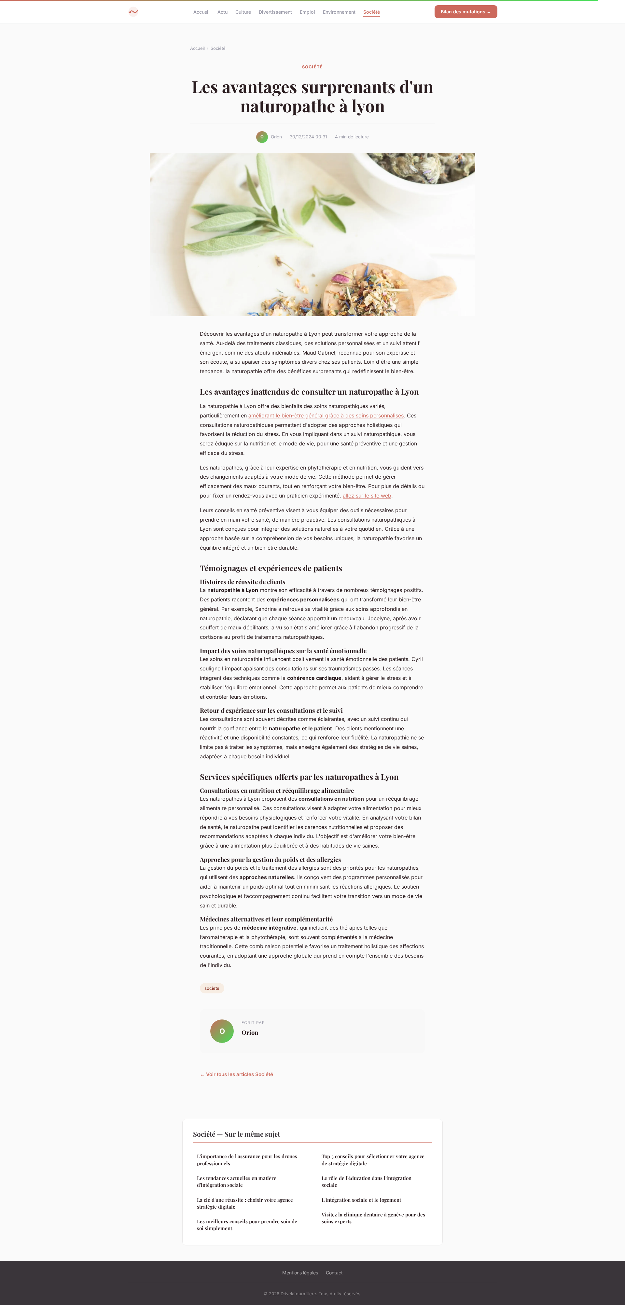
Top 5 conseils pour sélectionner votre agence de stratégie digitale (373, 1159)
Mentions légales (300, 1272)
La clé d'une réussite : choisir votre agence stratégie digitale (245, 1203)
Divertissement (275, 11)
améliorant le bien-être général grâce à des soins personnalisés (326, 415)
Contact (334, 1272)
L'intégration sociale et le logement (361, 1200)
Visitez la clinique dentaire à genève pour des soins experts (373, 1218)
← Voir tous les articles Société (236, 1074)
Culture (243, 11)
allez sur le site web (367, 495)
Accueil (201, 11)
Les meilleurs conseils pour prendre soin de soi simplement (247, 1224)
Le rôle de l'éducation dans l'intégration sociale (366, 1181)
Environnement (339, 11)
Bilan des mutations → (466, 11)
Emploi (307, 11)
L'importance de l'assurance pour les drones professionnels (247, 1159)
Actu (222, 11)
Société (371, 11)
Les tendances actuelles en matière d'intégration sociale (236, 1181)
